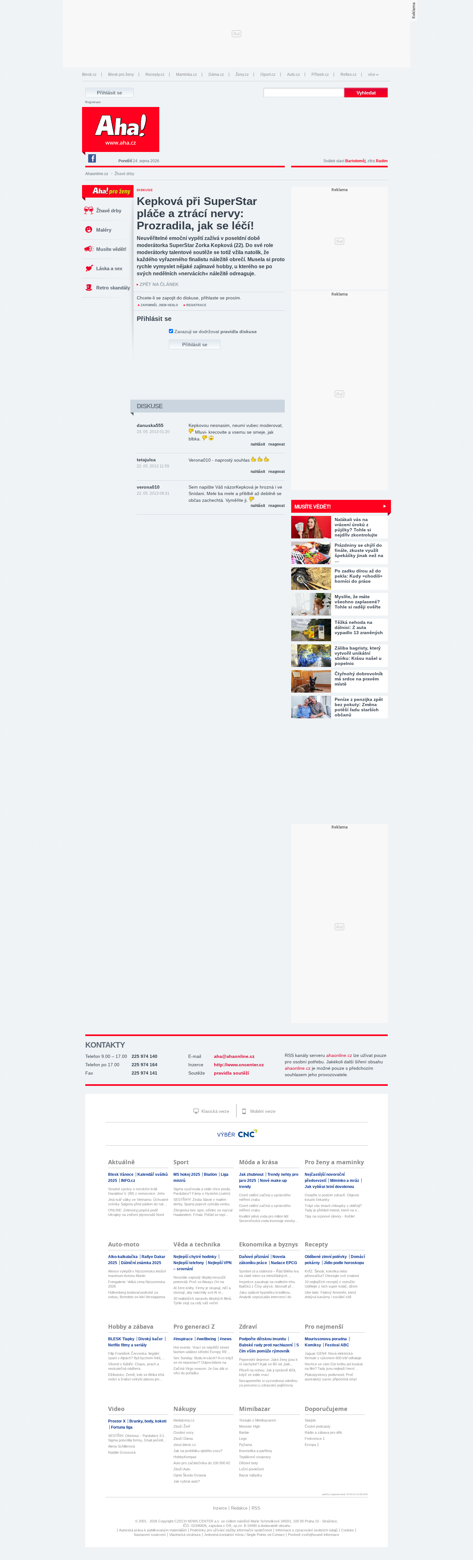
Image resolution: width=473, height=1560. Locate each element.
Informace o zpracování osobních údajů (306, 1530)
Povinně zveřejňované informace (313, 1535)
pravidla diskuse (238, 331)
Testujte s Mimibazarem (257, 1420)
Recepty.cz (154, 74)
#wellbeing (207, 1339)
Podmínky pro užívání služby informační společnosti (231, 1530)
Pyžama (245, 1445)
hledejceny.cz (184, 1420)
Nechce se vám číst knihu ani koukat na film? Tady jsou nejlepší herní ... (334, 1366)
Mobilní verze (262, 1111)
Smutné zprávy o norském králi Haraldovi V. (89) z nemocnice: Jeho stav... (136, 1191)
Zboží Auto (181, 1469)
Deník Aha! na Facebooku (92, 158)
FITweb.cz (320, 74)
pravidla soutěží (231, 1073)
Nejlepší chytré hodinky (195, 1256)
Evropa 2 (312, 1445)
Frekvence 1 (315, 1438)
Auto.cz (293, 74)
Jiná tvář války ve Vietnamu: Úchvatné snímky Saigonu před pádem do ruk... (138, 1202)
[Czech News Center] (247, 1133)
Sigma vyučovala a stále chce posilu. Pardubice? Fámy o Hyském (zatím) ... (202, 1191)
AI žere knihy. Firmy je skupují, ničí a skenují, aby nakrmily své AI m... (202, 1290)
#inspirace (183, 1339)
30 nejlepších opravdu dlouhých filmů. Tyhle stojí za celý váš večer (202, 1301)
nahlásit (258, 444)
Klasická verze (214, 1111)
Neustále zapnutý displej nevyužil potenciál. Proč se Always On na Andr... (199, 1279)
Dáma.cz (216, 74)
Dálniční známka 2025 (141, 1263)
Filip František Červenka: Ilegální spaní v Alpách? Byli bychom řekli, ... (136, 1356)
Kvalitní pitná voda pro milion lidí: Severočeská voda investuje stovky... (268, 1218)
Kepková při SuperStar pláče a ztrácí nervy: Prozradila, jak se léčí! (197, 213)
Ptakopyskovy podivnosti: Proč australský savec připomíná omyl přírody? (331, 1377)
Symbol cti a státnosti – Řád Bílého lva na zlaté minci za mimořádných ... (269, 1273)
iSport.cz (267, 74)
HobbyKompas (185, 1457)
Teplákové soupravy (255, 1457)
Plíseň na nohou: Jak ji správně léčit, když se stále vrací (267, 1372)
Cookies (347, 1530)
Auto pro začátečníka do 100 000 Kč (201, 1463)
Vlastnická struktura (184, 1535)
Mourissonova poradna (326, 1339)
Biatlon (211, 1174)
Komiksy (313, 1345)
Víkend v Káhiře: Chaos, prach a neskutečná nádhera (133, 1366)
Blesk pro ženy (121, 74)
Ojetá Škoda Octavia (189, 1475)
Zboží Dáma (183, 1438)
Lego (243, 1438)
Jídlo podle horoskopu (344, 1263)
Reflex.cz (348, 74)
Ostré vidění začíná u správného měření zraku (265, 1197)
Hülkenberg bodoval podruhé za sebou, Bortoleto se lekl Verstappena (136, 1294)
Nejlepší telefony (189, 1263)
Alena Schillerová (121, 1446)
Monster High (249, 1426)
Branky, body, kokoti (147, 1421)
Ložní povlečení (251, 1469)
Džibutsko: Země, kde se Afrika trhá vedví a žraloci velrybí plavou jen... (136, 1377)
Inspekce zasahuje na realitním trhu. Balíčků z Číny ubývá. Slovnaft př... (267, 1284)
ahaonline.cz (339, 1055)
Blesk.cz (89, 74)
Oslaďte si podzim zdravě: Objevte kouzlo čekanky (332, 1197)
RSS (256, 1508)
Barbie (244, 1432)
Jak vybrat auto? (186, 1481)
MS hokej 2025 (187, 1174)
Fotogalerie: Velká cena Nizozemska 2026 (136, 1284)
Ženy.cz (242, 74)
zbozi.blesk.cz (184, 1445)
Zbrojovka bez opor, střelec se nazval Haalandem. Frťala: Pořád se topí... (202, 1212)
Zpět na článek (159, 284)
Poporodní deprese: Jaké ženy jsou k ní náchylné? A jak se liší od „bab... (268, 1362)
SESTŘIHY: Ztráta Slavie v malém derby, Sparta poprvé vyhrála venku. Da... (201, 1202)
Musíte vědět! (111, 249)
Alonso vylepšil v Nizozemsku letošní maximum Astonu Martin (137, 1273)
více (371, 74)
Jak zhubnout (251, 1174)
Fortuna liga (122, 1427)
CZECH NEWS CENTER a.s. (197, 1521)
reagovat (276, 444)
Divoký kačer (151, 1339)
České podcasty (317, 1426)
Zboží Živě (181, 1426)
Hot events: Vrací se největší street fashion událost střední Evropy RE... (201, 1349)
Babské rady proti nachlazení (266, 1345)
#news (226, 1339)
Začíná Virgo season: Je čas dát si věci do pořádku (200, 1371)
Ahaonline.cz (96, 174)
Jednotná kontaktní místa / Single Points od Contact (244, 1535)
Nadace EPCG (284, 1263)
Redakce (239, 1508)
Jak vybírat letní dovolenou (329, 1186)
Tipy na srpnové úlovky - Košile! (330, 1216)
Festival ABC (337, 1345)
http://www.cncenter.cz (239, 1064)
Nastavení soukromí (150, 1535)
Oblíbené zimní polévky (326, 1256)
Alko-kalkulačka (123, 1256)
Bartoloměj (355, 161)
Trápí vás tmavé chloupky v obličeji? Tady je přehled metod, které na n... (333, 1208)
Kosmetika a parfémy (255, 1451)
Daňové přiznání (254, 1256)
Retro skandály (113, 287)
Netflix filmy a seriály (127, 1345)
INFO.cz (128, 1180)
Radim (382, 161)
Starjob (310, 1420)
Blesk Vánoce (121, 1174)
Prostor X (117, 1421)
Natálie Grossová (121, 1452)
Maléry (103, 230)
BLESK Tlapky (121, 1339)
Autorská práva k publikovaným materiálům (153, 1530)
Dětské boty (248, 1463)
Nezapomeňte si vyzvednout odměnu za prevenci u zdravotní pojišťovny (268, 1383)
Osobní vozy (183, 1432)
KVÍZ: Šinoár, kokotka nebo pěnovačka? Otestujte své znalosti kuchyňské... (332, 1273)
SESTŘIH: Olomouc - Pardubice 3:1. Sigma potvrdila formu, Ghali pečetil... (137, 1438)
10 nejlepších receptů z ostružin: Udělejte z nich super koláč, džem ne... (331, 1284)
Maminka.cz (186, 74)
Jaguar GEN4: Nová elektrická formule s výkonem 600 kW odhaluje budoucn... (333, 1356)
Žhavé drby (108, 210)
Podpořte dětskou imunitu (263, 1339)
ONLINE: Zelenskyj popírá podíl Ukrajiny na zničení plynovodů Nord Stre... (136, 1212)
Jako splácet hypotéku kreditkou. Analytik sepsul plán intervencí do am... (265, 1294)
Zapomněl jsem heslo (159, 305)
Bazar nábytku (250, 1475)
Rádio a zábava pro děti (323, 1432)
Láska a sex (109, 268)
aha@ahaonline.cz (234, 1056)
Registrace (93, 102)
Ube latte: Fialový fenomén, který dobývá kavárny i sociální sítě (330, 1294)
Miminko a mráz (345, 1180)
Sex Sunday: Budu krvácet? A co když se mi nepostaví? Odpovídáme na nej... (203, 1360)
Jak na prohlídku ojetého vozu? (197, 1451)
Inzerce (220, 1508)
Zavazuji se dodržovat (215, 331)
